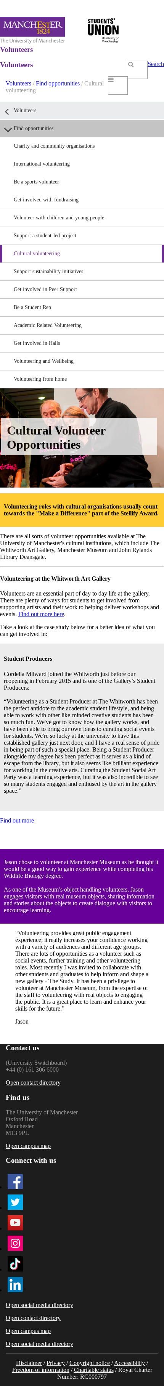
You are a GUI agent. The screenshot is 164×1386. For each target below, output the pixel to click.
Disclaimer (29, 1363)
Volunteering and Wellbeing (44, 361)
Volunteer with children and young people (59, 218)
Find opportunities (58, 83)
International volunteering (42, 164)
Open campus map (28, 1146)
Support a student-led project (45, 235)
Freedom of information (40, 1370)
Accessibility (129, 1363)
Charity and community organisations (54, 146)
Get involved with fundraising (46, 200)
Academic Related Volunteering (48, 325)
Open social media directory (39, 1305)
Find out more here (41, 614)
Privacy (56, 1363)
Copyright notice (89, 1363)
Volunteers (18, 83)
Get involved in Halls (37, 343)
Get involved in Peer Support (45, 289)
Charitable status (94, 1370)
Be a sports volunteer (36, 182)
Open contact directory (33, 1082)
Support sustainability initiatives (48, 271)
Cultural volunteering (37, 253)
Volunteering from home (40, 379)
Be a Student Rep (32, 307)
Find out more (17, 820)
